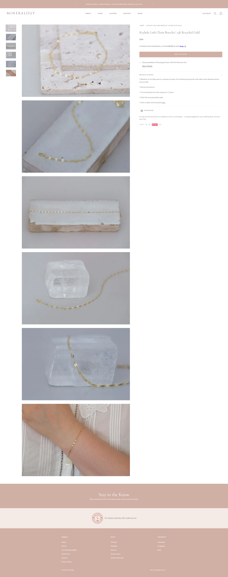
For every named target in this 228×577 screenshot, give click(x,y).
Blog (159, 550)
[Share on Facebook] (146, 125)
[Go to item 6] (11, 73)
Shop (100, 13)
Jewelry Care (115, 554)
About (88, 13)
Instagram (161, 546)
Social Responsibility (69, 550)
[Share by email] (160, 125)
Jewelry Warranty (117, 558)
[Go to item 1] (11, 28)
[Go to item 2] (11, 37)
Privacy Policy (67, 562)
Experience (66, 554)
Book (140, 13)
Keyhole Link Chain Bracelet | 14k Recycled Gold (164, 25)
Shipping (114, 546)
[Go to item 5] (11, 64)
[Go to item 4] (11, 55)
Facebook (161, 542)
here (163, 103)
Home (142, 25)
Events (64, 546)
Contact (127, 13)
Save (155, 125)
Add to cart (181, 54)
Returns (114, 550)
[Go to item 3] (11, 46)
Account (207, 13)
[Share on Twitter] (149, 125)
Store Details (147, 66)
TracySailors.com (160, 570)
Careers (64, 558)
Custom (113, 13)
